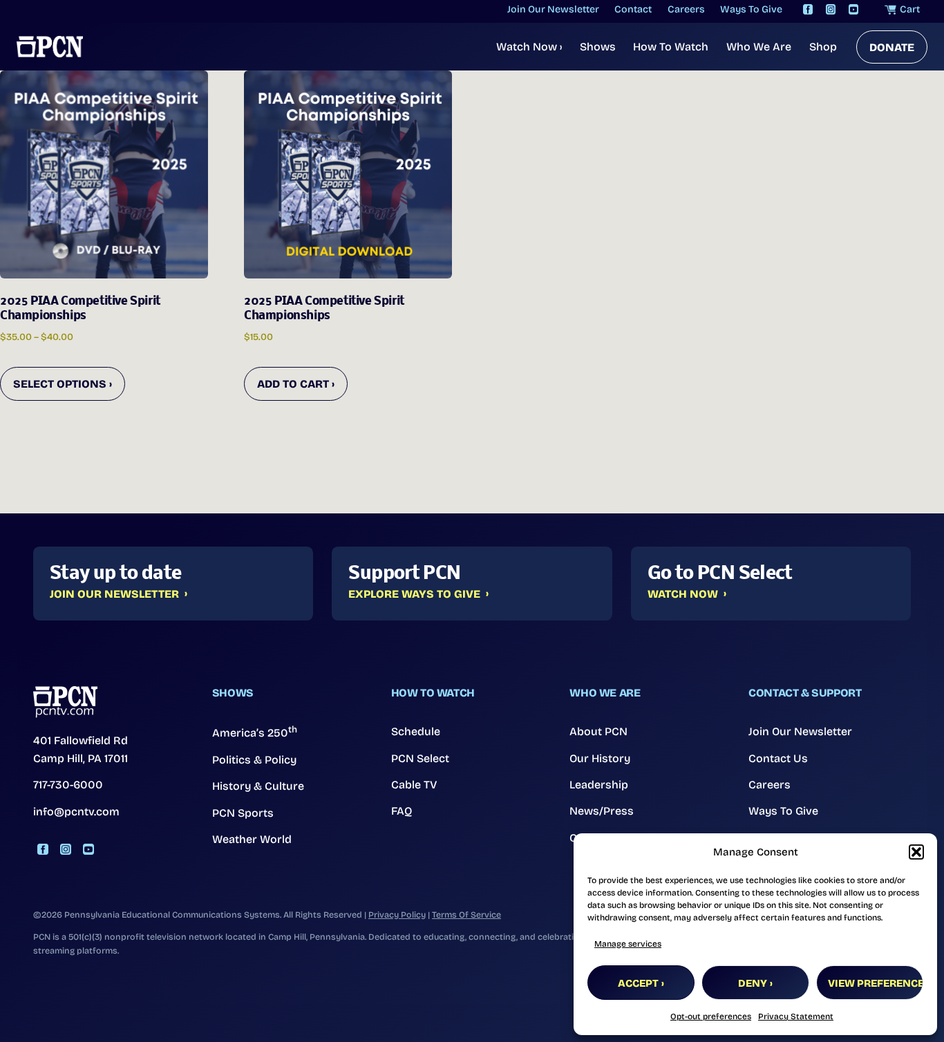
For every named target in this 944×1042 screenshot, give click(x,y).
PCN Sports (243, 813)
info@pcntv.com (76, 811)
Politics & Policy (254, 759)
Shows (598, 46)
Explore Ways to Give (414, 594)
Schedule (415, 731)
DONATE (891, 47)
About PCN (598, 731)
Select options (59, 383)
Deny (752, 983)
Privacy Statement (795, 1016)
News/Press (601, 810)
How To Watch (670, 46)
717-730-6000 (68, 784)
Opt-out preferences (710, 1016)
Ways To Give (783, 810)
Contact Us (778, 758)
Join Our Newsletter (114, 594)
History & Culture (258, 786)
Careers (769, 784)
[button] (916, 852)
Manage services (627, 944)
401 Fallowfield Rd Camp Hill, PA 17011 (80, 749)
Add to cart (293, 383)
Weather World (252, 839)
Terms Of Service (466, 914)
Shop (823, 46)
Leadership (598, 784)
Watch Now (529, 46)
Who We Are (758, 46)
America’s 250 (254, 731)
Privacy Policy (397, 914)
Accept (638, 983)
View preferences (875, 983)
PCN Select (420, 758)
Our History (599, 758)
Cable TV (414, 784)
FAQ (402, 810)
